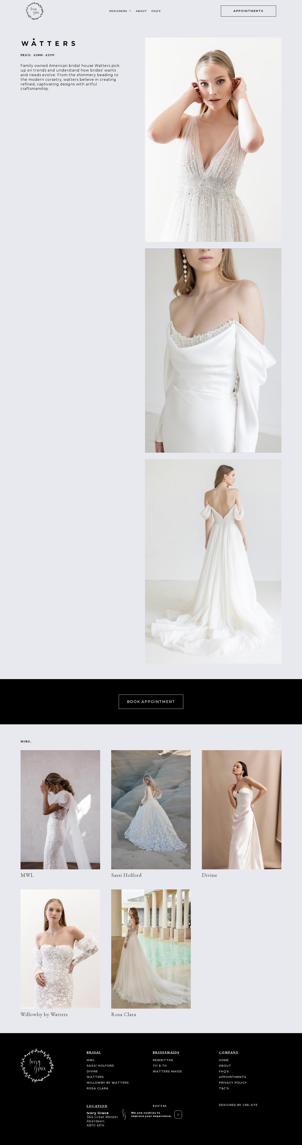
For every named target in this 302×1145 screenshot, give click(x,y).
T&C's (224, 1088)
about (141, 11)
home (224, 1060)
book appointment (151, 702)
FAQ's (156, 11)
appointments (248, 11)
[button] (119, 11)
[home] (35, 11)
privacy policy (233, 1082)
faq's (224, 1071)
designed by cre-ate (238, 1105)
